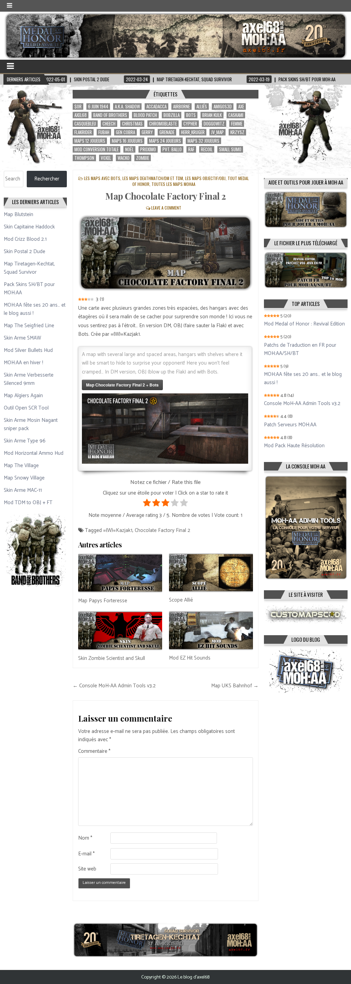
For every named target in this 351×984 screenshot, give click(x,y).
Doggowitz (214, 123)
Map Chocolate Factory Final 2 (165, 196)
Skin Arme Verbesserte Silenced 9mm (28, 379)
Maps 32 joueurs (203, 141)
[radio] (147, 504)
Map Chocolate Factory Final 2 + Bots (122, 385)
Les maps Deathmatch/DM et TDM (152, 178)
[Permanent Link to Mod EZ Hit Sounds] (211, 630)
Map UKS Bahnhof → (234, 685)
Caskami (235, 115)
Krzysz (237, 132)
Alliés (201, 106)
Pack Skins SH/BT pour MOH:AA (29, 288)
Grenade (166, 132)
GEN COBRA (125, 132)
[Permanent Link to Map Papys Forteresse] (120, 573)
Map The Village (21, 465)
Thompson (84, 158)
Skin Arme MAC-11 (23, 490)
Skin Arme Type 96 (25, 441)
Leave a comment (166, 208)
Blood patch (145, 115)
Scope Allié (181, 600)
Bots (191, 115)
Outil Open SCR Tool (26, 408)
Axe (241, 106)
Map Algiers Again (23, 395)
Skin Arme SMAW (22, 338)
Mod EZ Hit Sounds (189, 658)
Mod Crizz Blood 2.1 (25, 239)
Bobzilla (172, 115)
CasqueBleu (85, 123)
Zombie (142, 158)
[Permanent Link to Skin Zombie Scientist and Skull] (120, 630)
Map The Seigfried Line (29, 325)
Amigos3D (223, 106)
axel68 (80, 115)
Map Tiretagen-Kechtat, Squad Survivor (29, 268)
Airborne (181, 106)
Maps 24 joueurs (165, 141)
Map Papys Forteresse (102, 600)
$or (78, 106)
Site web (87, 869)
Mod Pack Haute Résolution (294, 446)
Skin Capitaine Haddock (29, 227)
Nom (85, 838)
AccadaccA (156, 106)
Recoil (207, 149)
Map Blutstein (18, 214)
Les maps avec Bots (102, 178)
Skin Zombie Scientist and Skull (111, 658)
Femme (236, 123)
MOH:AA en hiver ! (23, 362)
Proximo (148, 149)
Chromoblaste (163, 123)
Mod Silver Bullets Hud (28, 350)
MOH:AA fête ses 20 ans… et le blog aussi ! (34, 309)
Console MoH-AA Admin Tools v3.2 (302, 404)
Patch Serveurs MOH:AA (290, 425)
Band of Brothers (110, 115)
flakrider (83, 132)
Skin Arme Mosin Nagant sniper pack (31, 424)
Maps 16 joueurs (127, 141)
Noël (129, 149)
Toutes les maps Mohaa (173, 184)
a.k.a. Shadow (127, 106)
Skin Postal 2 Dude (24, 251)
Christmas (132, 123)
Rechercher (46, 179)
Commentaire (94, 751)
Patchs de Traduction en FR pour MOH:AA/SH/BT (300, 349)
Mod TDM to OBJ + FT (28, 502)
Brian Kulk (212, 115)
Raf (191, 149)
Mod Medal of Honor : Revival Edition (304, 324)
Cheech (109, 123)
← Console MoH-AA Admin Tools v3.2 (114, 685)
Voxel (106, 158)
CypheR (190, 123)
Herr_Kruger (193, 132)
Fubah (103, 132)
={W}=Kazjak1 (117, 530)
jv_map (217, 132)
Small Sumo (230, 149)
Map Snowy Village (24, 478)
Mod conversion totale (96, 149)
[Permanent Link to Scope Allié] (211, 573)
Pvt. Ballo (172, 149)
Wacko (124, 158)
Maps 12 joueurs (89, 141)
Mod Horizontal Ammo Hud (33, 453)
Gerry (147, 132)
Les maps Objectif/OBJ (205, 178)
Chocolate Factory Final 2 (162, 530)
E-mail (86, 854)
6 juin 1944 (98, 106)
